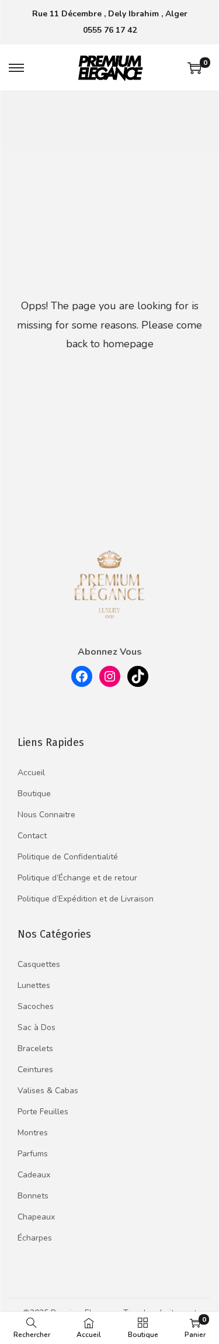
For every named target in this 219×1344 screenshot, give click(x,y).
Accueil (31, 772)
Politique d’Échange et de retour (77, 877)
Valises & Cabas (48, 1090)
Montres (33, 1132)
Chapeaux (36, 1216)
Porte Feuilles (43, 1111)
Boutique (34, 793)
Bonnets (33, 1195)
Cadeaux (34, 1174)
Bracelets (35, 1048)
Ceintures (35, 1069)
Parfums (33, 1153)
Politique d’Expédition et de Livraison (86, 898)
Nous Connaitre (46, 814)
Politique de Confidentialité (68, 856)
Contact (32, 835)
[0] (194, 68)
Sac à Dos (36, 1027)
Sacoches (36, 1006)
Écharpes (35, 1237)
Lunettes (34, 985)
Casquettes (39, 964)
